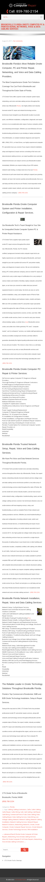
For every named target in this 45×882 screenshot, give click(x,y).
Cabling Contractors (19, 809)
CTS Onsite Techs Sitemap (13, 860)
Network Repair (33, 822)
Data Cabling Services (19, 817)
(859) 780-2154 (23, 193)
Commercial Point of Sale (18, 814)
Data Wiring (31, 817)
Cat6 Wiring (6, 814)
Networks (26, 824)
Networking (18, 824)
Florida (19, 106)
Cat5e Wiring (15, 812)
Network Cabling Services (18, 822)
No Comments (18, 41)
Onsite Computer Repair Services (20, 827)
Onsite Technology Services (18, 829)
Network (16, 819)
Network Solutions (8, 824)
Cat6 (21, 812)
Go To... (5, 17)
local (26, 322)
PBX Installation (33, 829)
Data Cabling (31, 814)
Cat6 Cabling (28, 812)
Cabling (10, 809)
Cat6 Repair (36, 812)
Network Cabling (24, 819)
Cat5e (29, 809)
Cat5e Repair (6, 812)
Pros (29, 618)
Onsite (32, 824)
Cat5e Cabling (36, 809)
